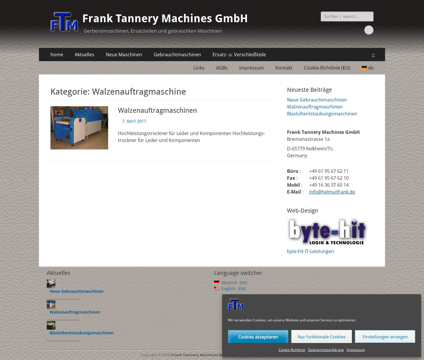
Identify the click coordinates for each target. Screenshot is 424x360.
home (56, 54)
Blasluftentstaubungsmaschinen (322, 113)
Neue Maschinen (124, 54)
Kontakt (283, 68)
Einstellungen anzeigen (385, 337)
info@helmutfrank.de (332, 192)
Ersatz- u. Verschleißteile (239, 54)
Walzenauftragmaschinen (157, 110)
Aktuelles (84, 54)
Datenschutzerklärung (326, 349)
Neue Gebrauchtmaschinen (317, 100)
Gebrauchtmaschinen (177, 54)
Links (199, 68)
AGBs (222, 68)
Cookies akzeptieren (258, 337)
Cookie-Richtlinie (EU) (327, 68)
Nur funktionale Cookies (322, 337)
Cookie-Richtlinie (292, 349)
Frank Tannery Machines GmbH (165, 18)
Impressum (356, 349)
